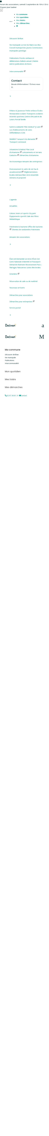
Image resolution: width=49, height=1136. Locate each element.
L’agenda (13, 199)
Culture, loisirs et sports (18, 213)
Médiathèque (14, 219)
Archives (28, 64)
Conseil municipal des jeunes (20, 48)
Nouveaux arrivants (17, 288)
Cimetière (13, 274)
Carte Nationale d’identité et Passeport (24, 262)
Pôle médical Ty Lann (32, 127)
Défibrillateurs (15, 133)
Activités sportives (16, 116)
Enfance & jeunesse (17, 110)
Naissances (21, 267)
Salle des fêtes (33, 216)
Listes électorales (34, 267)
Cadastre (13, 155)
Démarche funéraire (17, 264)
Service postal (15, 308)
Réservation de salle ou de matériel (23, 281)
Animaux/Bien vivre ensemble (26, 175)
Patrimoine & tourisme (18, 226)
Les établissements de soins (20, 130)
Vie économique (15, 161)
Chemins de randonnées (21, 229)
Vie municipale (14, 45)
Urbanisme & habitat (17, 149)
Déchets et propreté (17, 178)
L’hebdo (35, 61)
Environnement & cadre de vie (21, 169)
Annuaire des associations (19, 237)
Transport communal (17, 142)
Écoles (40, 110)
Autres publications (16, 64)
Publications (14, 58)
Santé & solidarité (16, 127)
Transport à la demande (26, 139)
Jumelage (22, 51)
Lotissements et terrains (32, 152)
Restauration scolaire (17, 113)
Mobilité (12, 139)
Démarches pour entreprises (21, 301)
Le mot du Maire (27, 45)
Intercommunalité (16, 71)
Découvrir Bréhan (16, 38)
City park (32, 213)
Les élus (37, 45)
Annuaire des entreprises (32, 161)
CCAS (23, 133)
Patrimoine (35, 229)
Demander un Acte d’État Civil (28, 259)
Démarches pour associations (21, 295)
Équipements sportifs (17, 216)
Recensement (31, 264)
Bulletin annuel (25, 61)
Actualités (13, 206)
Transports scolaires (35, 113)
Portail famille (20, 119)
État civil (12, 259)
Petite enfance (31, 110)
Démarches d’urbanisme (29, 155)
